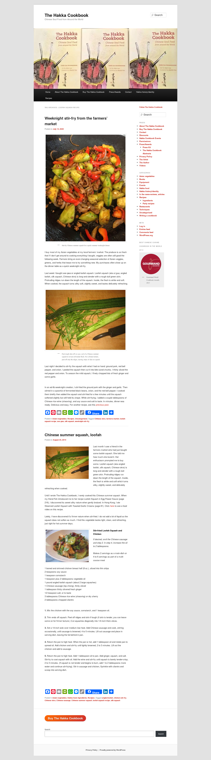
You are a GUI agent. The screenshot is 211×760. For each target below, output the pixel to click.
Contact (128, 92)
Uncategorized (81, 418)
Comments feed (146, 232)
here (112, 505)
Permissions (145, 141)
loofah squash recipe (101, 700)
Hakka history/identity (145, 92)
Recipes (48, 98)
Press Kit (147, 147)
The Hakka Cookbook (66, 15)
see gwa (60, 421)
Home (47, 92)
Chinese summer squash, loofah (73, 434)
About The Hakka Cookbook (66, 92)
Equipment (144, 182)
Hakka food (72, 697)
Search (47, 729)
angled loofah (107, 697)
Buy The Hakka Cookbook (93, 92)
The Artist (143, 159)
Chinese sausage (63, 700)
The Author (144, 162)
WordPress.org (146, 235)
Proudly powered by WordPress (112, 750)
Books (142, 179)
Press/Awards (115, 92)
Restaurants (144, 206)
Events (142, 185)
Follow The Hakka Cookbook (150, 107)
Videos (142, 165)
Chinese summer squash (81, 700)
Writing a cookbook (148, 215)
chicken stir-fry (120, 697)
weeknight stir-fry (82, 421)
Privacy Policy (145, 156)
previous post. (102, 404)
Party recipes (148, 203)
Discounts (143, 135)
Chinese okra (100, 418)
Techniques (144, 209)
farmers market (112, 418)
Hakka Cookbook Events (150, 138)
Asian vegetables (59, 418)
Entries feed (144, 229)
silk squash (69, 421)
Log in (142, 226)
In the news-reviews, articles (151, 194)
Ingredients (82, 697)
